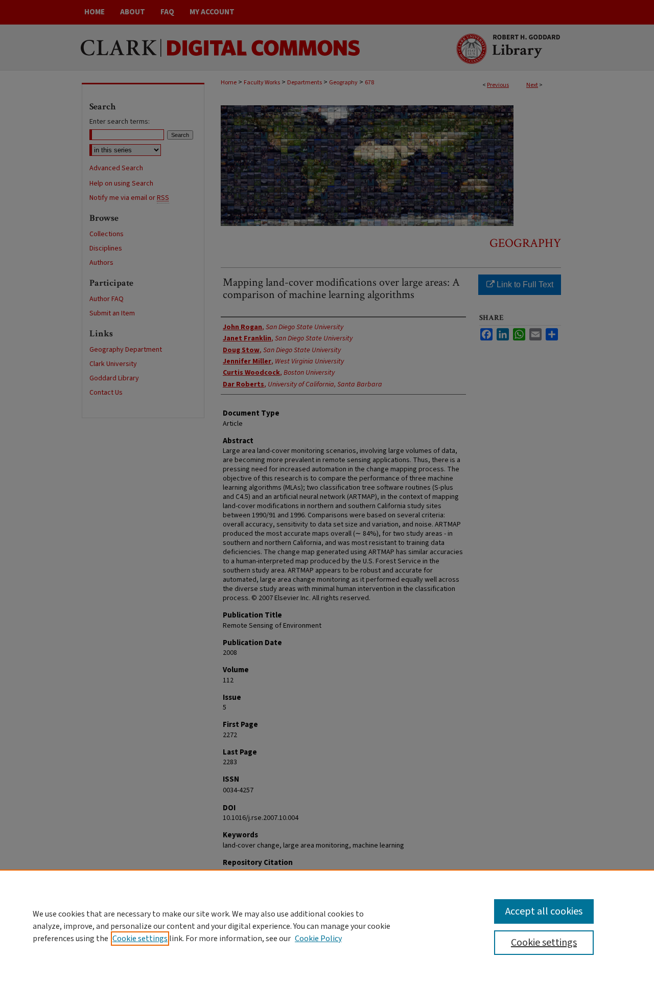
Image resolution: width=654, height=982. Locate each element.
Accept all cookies (543, 911)
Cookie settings (140, 938)
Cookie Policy (318, 938)
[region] (327, 926)
